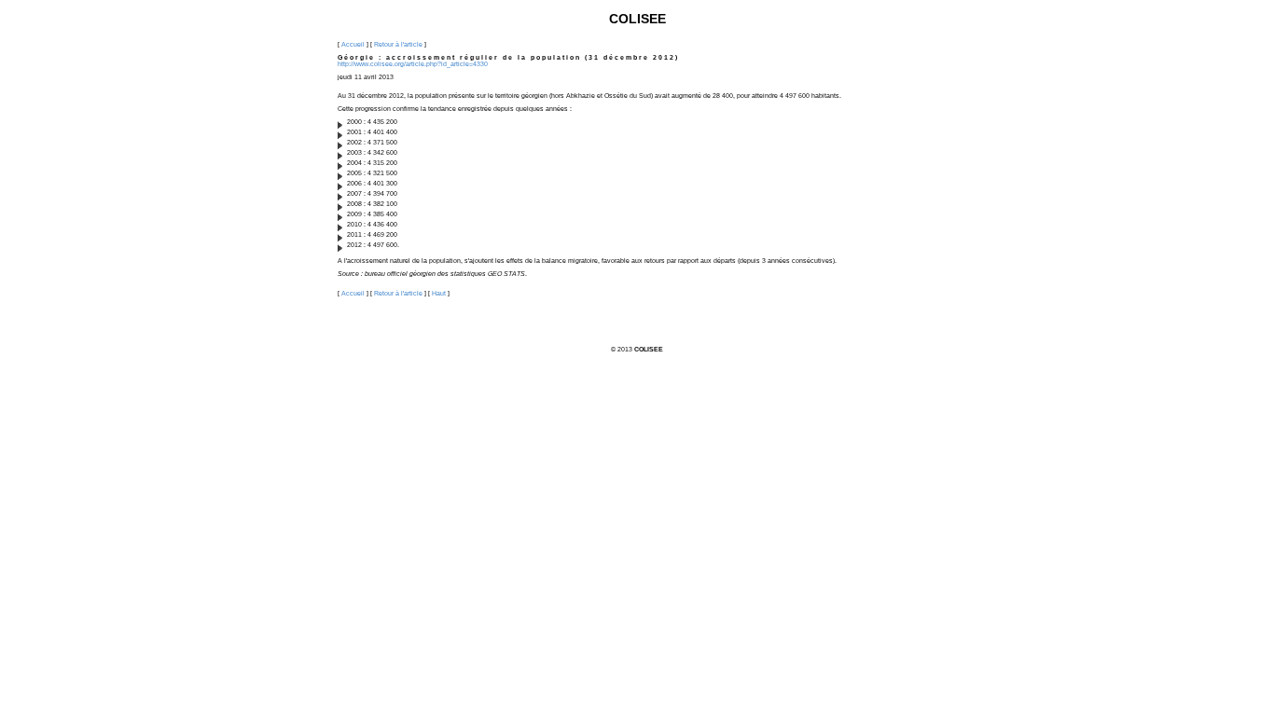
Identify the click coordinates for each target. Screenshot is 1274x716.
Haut (439, 293)
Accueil (353, 44)
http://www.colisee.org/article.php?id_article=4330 (413, 64)
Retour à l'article (398, 44)
